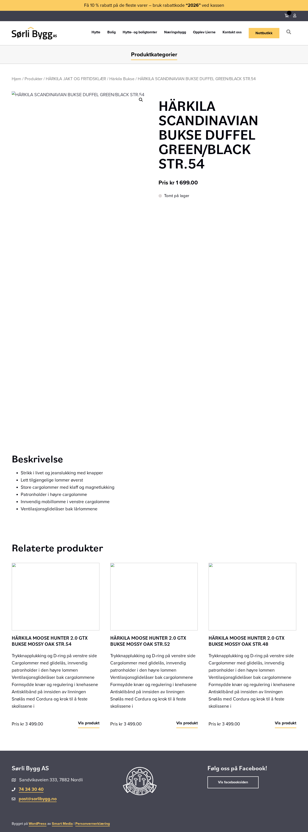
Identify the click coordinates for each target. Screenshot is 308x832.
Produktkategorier (154, 54)
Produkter (33, 78)
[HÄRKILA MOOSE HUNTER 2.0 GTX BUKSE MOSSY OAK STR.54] (55, 596)
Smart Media (62, 823)
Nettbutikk (264, 33)
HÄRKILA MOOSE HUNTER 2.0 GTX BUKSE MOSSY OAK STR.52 (148, 640)
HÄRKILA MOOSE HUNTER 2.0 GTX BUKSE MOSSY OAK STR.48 (247, 640)
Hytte (96, 32)
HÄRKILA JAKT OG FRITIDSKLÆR (76, 78)
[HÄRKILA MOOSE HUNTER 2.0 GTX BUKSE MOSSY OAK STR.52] (154, 596)
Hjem (16, 78)
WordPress (37, 823)
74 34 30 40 (31, 789)
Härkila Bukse (121, 78)
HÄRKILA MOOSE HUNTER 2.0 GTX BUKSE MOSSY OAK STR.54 (50, 640)
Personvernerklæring (92, 823)
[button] (289, 33)
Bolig (111, 32)
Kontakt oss (232, 32)
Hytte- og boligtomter (140, 32)
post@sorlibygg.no (38, 799)
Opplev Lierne (204, 32)
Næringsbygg (175, 32)
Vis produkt (88, 723)
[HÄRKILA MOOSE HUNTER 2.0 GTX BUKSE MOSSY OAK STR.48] (252, 596)
